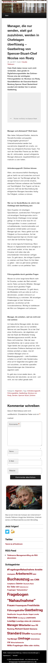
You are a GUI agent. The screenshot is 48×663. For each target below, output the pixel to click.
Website (12, 470)
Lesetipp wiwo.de (23, 621)
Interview (12, 617)
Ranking (10, 629)
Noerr (33, 625)
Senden (15, 395)
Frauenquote (21, 605)
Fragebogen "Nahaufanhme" (17, 590)
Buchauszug (18, 579)
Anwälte (38, 569)
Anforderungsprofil (33, 391)
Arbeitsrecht (24, 573)
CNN (36, 579)
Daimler (19, 583)
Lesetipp (11, 620)
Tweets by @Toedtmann (14, 544)
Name (11, 451)
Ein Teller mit (13, 586)
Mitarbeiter (25, 625)
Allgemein (18, 391)
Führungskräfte (15, 610)
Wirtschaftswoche (17, 642)
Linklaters (36, 621)
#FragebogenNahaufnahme (20, 569)
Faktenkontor (23, 587)
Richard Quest (22, 628)
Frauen (11, 605)
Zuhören (32, 395)
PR (37, 625)
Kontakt (15, 655)
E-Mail (11, 461)
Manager (12, 625)
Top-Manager (12, 639)
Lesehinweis (31, 617)
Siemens (33, 629)
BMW (34, 574)
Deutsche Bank (28, 584)
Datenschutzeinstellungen (31, 653)
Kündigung (21, 618)
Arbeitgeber (11, 574)
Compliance (11, 584)
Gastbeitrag (23, 393)
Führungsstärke (12, 393)
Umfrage (24, 638)
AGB (4, 653)
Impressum (6, 655)
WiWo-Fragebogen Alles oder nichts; (23, 645)
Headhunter (11, 614)
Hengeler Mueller (22, 614)
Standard (14, 633)
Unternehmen (35, 639)
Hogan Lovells (34, 614)
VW (8, 642)
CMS (32, 580)
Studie (26, 633)
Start (6, 15)
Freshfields (33, 605)
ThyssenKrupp (35, 634)
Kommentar (14, 424)
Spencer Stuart (23, 395)
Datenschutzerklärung (14, 653)
